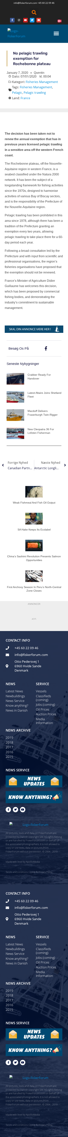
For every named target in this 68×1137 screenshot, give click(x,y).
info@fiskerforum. (23, 3)
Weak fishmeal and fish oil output (34, 502)
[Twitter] (32, 20)
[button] (34, 12)
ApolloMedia (33, 861)
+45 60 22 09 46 (46, 3)
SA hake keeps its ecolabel (34, 529)
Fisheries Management (42, 82)
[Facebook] (12, 20)
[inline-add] (34, 329)
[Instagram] (19, 20)
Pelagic (17, 93)
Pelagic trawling (35, 93)
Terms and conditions (17, 872)
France (25, 98)
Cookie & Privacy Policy (40, 872)
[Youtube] (25, 20)
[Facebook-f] (8, 809)
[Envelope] (38, 20)
